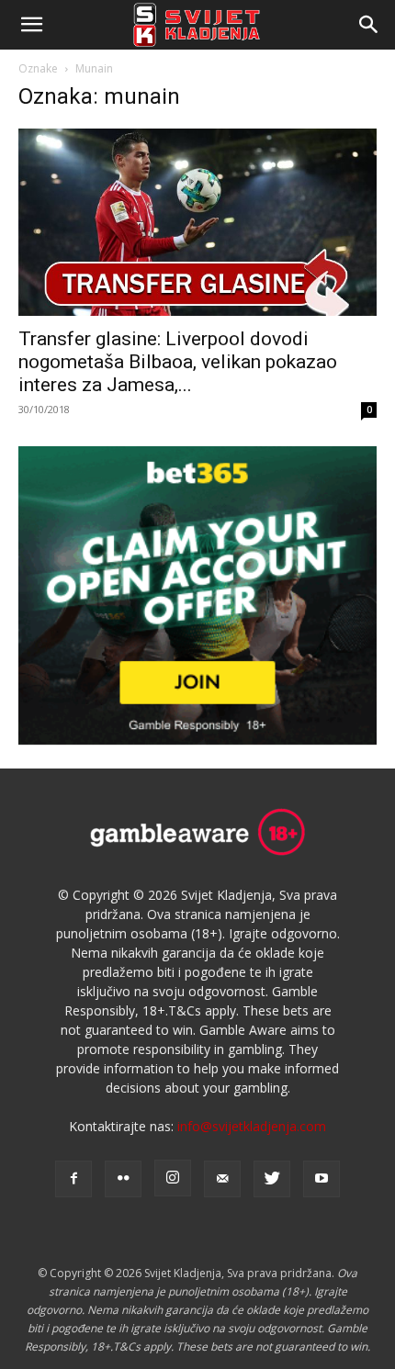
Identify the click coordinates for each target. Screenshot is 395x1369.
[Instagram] (172, 1178)
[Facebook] (73, 1179)
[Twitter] (272, 1179)
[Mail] (222, 1179)
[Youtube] (321, 1179)
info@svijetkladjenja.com (251, 1126)
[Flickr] (123, 1179)
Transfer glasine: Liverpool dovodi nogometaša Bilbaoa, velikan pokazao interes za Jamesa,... (177, 362)
